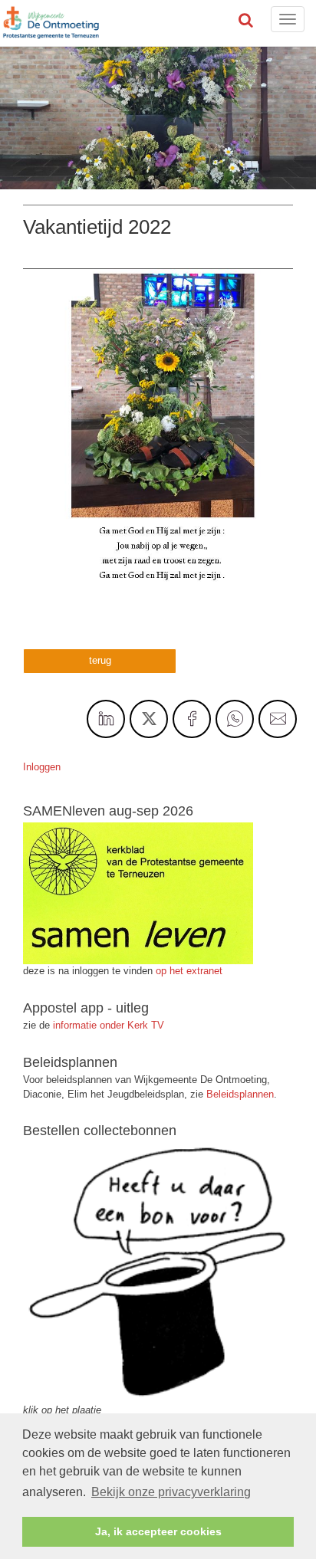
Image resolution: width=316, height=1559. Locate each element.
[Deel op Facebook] (192, 719)
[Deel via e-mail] (277, 719)
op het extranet (189, 970)
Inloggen (42, 767)
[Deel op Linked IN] (106, 719)
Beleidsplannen (240, 1094)
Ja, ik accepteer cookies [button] (158, 1531)
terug (100, 660)
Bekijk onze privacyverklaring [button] (171, 1491)
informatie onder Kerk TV (107, 1025)
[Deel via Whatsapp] (235, 719)
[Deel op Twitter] (149, 719)
